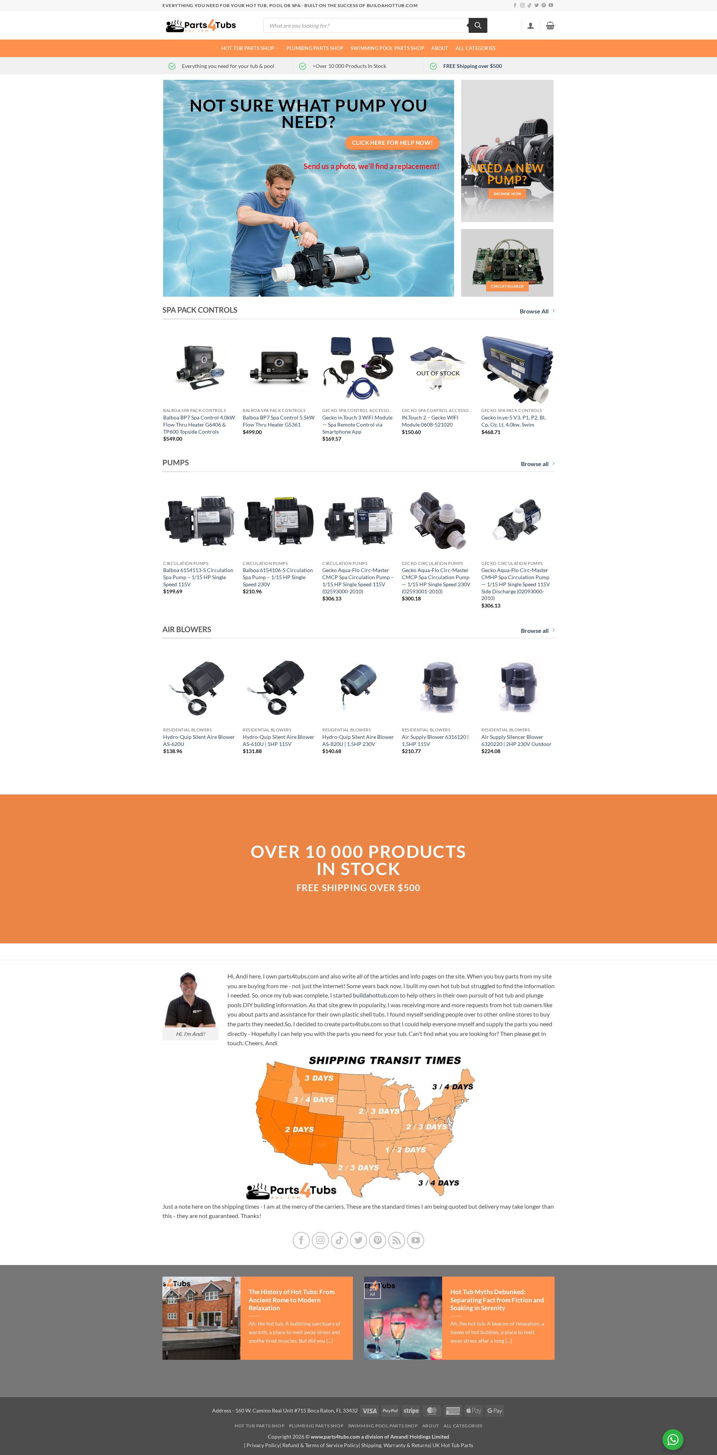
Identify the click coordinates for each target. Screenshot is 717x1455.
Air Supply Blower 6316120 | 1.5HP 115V (435, 740)
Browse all (535, 463)
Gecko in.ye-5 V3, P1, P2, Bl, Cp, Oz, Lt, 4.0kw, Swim (513, 421)
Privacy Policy (263, 1445)
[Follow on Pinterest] (543, 5)
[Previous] (178, 188)
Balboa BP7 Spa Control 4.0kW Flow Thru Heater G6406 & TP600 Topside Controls (199, 424)
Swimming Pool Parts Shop (387, 48)
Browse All (534, 311)
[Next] (439, 188)
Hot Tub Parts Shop (247, 48)
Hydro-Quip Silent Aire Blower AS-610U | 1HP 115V (278, 740)
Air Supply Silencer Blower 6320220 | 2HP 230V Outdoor (516, 740)
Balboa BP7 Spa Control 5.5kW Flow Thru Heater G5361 (278, 421)
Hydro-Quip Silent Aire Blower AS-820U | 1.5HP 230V (358, 740)
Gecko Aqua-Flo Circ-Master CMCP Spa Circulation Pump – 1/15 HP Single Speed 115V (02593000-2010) (358, 580)
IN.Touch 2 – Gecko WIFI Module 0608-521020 (430, 421)
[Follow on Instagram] (522, 5)
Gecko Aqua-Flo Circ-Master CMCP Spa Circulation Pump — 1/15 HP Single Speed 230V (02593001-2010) (436, 580)
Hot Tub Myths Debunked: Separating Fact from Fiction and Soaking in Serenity (497, 1300)
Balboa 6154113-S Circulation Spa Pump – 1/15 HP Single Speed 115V (198, 577)
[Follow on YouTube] (551, 5)
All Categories (476, 48)
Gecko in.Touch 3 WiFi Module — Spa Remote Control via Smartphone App (357, 424)
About (439, 48)
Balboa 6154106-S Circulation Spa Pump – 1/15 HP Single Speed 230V (278, 577)
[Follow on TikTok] (529, 5)
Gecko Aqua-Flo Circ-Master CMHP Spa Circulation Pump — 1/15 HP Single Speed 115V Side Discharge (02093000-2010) (515, 584)
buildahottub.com (376, 995)
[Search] (478, 25)
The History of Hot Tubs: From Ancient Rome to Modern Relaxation (292, 1300)
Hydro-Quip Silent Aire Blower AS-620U (199, 740)
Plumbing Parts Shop (315, 48)
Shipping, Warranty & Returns (395, 1445)
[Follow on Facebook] (515, 5)
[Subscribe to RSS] (397, 1240)
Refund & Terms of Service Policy (320, 1445)
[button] (530, 25)
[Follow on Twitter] (536, 5)
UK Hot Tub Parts (452, 1445)
